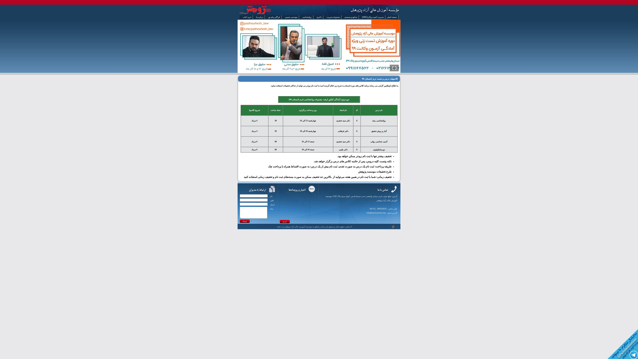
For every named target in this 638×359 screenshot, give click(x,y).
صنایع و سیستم (351, 17)
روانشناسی (307, 17)
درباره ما (259, 17)
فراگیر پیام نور (274, 17)
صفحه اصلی (392, 17)
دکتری (319, 17)
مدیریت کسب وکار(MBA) (373, 17)
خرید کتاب (247, 17)
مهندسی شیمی (291, 17)
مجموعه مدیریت (333, 17)
